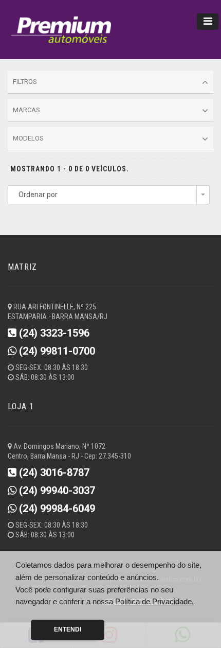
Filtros (25, 81)
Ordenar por (38, 194)
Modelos (28, 138)
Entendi (67, 629)
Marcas (26, 110)
